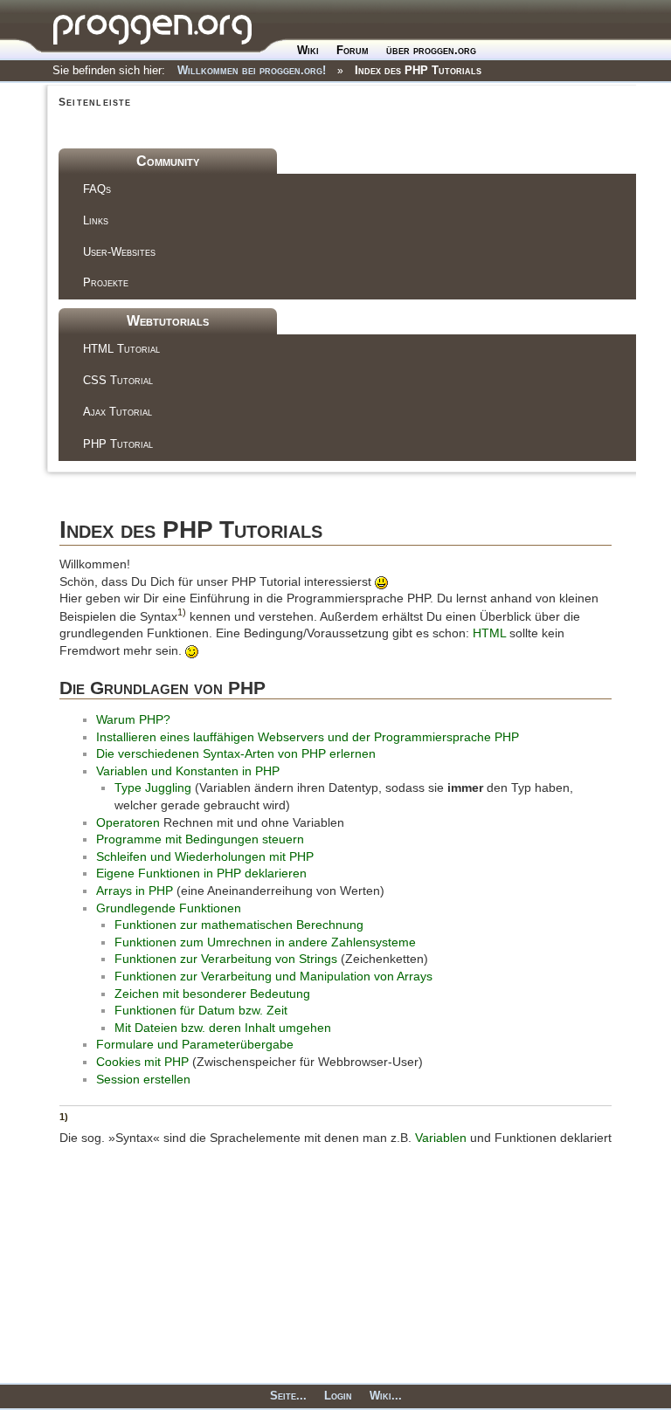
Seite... (288, 1395)
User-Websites (119, 251)
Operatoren (128, 822)
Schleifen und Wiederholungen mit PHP (205, 856)
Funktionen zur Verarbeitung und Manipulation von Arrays (273, 976)
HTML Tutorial (121, 348)
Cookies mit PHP (142, 1062)
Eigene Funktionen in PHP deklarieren (201, 873)
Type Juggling (152, 787)
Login (338, 1395)
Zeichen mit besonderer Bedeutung (212, 994)
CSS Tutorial (118, 380)
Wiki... (386, 1395)
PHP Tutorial (118, 444)
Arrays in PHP (134, 891)
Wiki (308, 50)
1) (181, 612)
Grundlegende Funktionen (168, 908)
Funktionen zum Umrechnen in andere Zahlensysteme (265, 942)
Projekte (105, 282)
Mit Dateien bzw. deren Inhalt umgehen (222, 1028)
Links (95, 220)
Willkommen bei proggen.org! (251, 70)
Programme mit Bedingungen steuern (200, 839)
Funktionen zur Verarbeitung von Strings (225, 959)
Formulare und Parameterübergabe (195, 1044)
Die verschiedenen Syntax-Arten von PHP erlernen (236, 753)
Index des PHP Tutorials (418, 70)
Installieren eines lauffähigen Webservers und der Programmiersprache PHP (307, 737)
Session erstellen (143, 1079)
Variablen (441, 1138)
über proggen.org (431, 50)
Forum (352, 50)
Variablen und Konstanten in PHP (188, 771)
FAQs (97, 189)
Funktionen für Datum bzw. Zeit (200, 1010)
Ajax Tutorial (117, 411)
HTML (489, 633)
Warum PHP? (133, 719)
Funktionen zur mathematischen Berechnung (238, 925)
